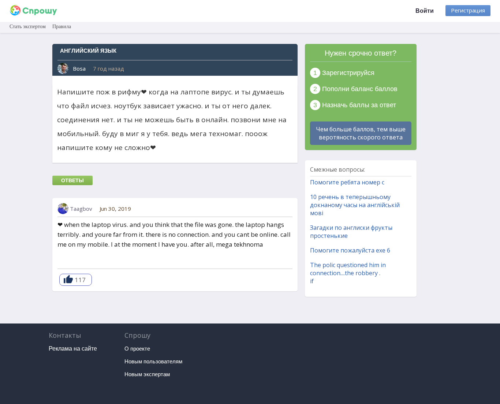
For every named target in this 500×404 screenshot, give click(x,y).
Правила (61, 26)
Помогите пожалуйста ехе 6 (350, 250)
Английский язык (88, 51)
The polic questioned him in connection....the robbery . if (348, 273)
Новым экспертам (147, 374)
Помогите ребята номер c (347, 182)
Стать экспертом (28, 26)
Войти (424, 11)
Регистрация (468, 10)
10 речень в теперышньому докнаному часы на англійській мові (355, 205)
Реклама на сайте (73, 348)
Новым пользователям (153, 361)
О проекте (137, 348)
